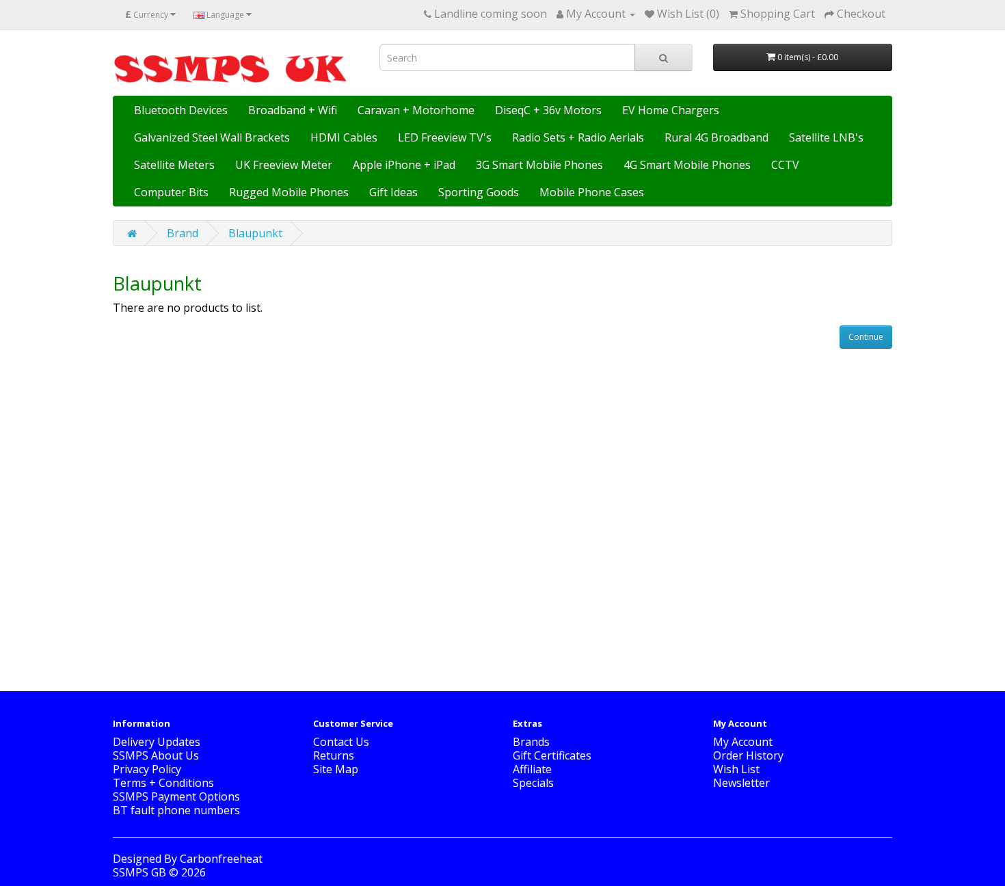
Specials (533, 782)
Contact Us (341, 741)
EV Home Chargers (670, 110)
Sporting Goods (478, 192)
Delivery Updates (156, 741)
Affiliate (532, 769)
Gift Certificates (552, 755)
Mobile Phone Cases (591, 192)
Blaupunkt (255, 233)
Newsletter (741, 782)
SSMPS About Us (156, 755)
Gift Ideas (393, 192)
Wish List (736, 769)
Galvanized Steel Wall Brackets (212, 137)
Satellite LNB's (826, 137)
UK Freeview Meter (283, 164)
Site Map (335, 769)
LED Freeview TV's (445, 137)
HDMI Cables (343, 137)
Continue (865, 337)
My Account (743, 741)
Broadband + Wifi (292, 110)
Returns (333, 755)
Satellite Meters (174, 164)
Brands (531, 741)
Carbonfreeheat (221, 858)
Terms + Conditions (163, 782)
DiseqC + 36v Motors (548, 110)
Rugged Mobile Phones (289, 192)
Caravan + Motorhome (416, 110)
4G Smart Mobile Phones (687, 164)
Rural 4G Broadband (716, 137)
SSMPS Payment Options (176, 796)
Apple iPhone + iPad (404, 164)
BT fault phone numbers (176, 810)
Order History (748, 755)
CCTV (785, 164)
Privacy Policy (147, 769)
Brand (182, 233)
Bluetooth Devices (181, 110)
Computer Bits (171, 192)
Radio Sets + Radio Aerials (578, 137)
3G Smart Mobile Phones (539, 164)
